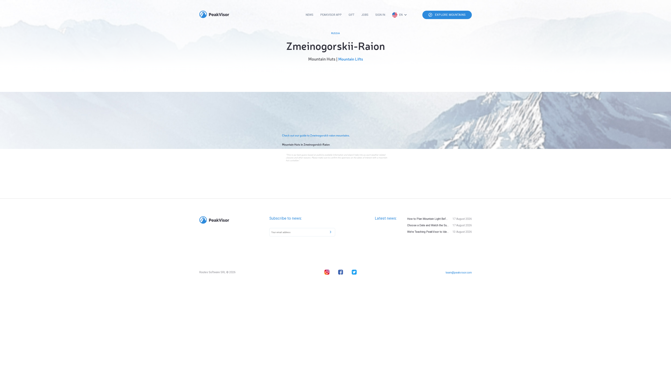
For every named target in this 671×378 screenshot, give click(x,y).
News (309, 14)
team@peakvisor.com (459, 272)
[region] (335, 96)
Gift (351, 14)
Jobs (364, 14)
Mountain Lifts (350, 58)
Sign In (380, 14)
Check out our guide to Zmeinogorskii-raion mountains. (316, 135)
